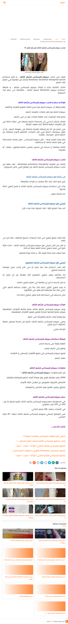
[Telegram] (42, 462)
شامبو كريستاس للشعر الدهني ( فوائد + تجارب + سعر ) (40, 446)
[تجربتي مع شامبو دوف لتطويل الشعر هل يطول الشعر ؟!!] (50, 476)
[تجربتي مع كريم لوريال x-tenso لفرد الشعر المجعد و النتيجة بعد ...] (18, 492)
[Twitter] (49, 462)
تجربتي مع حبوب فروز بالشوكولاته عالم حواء (22, 540)
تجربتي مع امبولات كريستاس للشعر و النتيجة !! (44, 436)
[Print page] (38, 462)
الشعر (62, 2)
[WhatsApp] (53, 462)
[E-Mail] (46, 462)
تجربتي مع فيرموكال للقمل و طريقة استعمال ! (53, 577)
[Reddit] (34, 462)
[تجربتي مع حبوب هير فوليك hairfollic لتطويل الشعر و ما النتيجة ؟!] (18, 509)
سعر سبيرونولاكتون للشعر (26, 596)
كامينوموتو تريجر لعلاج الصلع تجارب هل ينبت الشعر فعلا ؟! (18, 560)
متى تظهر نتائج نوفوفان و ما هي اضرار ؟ (55, 596)
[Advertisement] (34, 22)
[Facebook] (57, 462)
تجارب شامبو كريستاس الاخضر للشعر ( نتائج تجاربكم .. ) (41, 441)
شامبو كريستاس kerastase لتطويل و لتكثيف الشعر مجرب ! (38, 451)
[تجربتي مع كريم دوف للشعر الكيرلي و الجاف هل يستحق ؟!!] (50, 492)
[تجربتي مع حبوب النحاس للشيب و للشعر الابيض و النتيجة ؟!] (50, 509)
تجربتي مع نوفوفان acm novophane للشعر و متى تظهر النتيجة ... (19, 578)
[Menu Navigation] (4, 3)
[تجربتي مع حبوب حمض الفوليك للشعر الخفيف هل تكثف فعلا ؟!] (18, 476)
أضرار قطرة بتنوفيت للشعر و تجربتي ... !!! (55, 613)
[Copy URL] (30, 462)
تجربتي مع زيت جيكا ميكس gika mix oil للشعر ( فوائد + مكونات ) (51, 541)
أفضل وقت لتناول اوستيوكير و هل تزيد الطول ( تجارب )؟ (51, 560)
